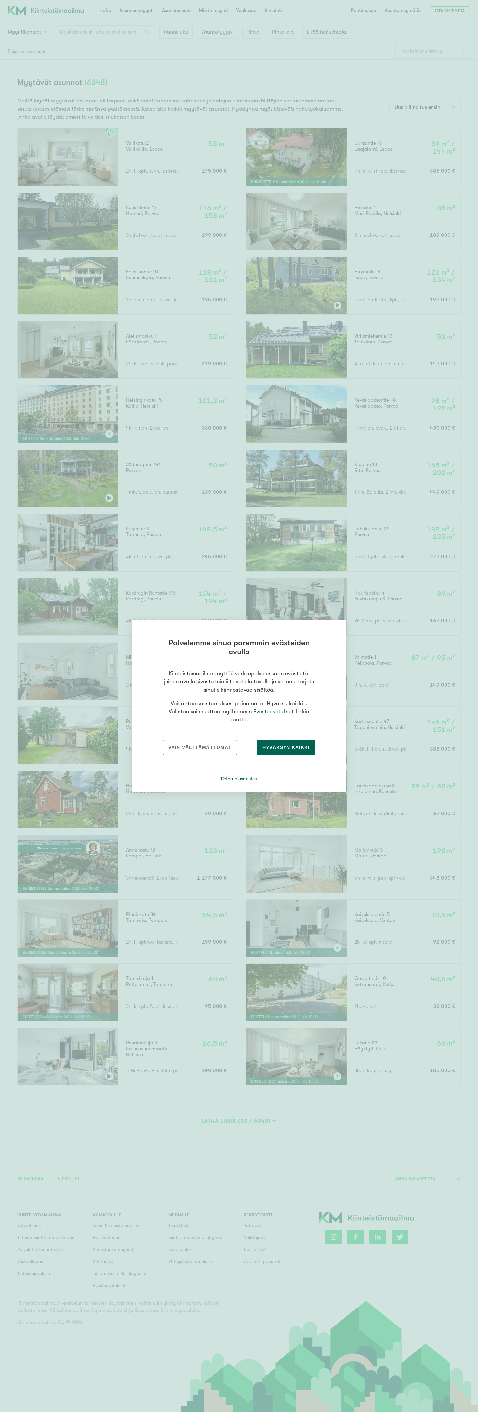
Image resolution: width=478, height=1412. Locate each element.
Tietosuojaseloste (237, 778)
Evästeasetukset (273, 711)
